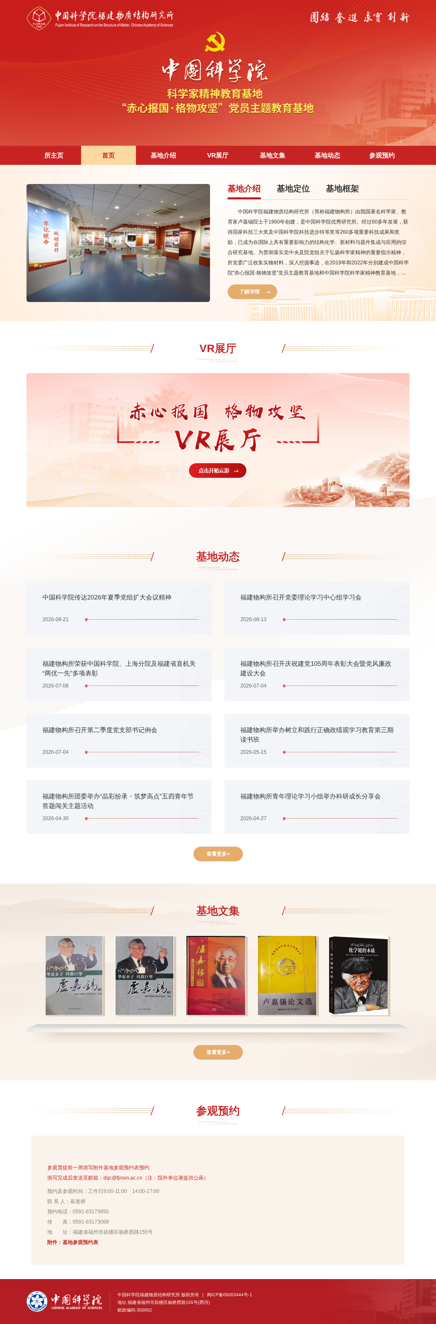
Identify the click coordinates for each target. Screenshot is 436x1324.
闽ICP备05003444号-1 (229, 1294)
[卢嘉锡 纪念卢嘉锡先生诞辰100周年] (218, 976)
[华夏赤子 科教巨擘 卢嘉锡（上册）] (75, 976)
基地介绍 (163, 155)
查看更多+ (218, 854)
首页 (108, 155)
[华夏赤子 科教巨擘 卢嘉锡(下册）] (147, 976)
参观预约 (382, 155)
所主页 (54, 155)
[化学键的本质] (360, 976)
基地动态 (327, 155)
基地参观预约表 (80, 1242)
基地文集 (272, 155)
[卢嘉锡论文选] (289, 976)
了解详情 (250, 291)
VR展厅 (218, 155)
